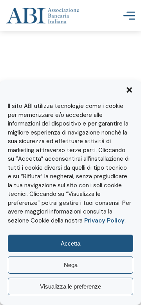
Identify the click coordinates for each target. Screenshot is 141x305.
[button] (129, 90)
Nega (71, 265)
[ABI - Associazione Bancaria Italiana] (42, 15)
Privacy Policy (104, 220)
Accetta (70, 243)
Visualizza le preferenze (70, 286)
